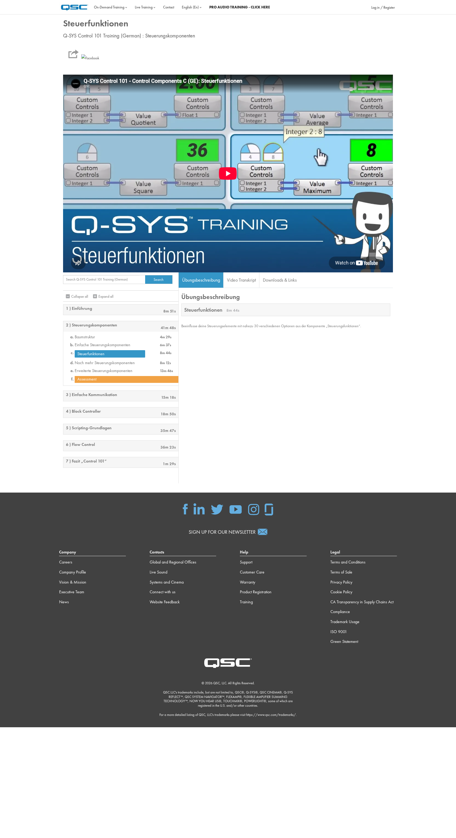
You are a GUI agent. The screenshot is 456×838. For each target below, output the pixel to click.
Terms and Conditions (347, 562)
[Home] (74, 6)
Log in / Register (383, 7)
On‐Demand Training (109, 7)
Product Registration (256, 592)
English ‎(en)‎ (191, 7)
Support (246, 562)
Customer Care (252, 572)
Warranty (247, 582)
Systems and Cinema (167, 582)
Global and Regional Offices (173, 562)
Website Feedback (165, 602)
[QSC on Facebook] (185, 508)
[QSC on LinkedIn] (199, 508)
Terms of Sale (341, 572)
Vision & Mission (72, 582)
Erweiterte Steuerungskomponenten (103, 370)
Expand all (105, 296)
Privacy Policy (341, 582)
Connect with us (162, 592)
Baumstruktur (85, 337)
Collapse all (79, 296)
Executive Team (71, 592)
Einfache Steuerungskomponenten (102, 345)
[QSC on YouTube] (235, 508)
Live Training (144, 7)
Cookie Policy (341, 592)
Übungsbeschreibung (201, 280)
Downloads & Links (280, 280)
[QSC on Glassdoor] (269, 508)
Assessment (86, 379)
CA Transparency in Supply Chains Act (361, 602)
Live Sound (158, 572)
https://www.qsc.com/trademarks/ (271, 714)
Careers (65, 562)
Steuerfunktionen (90, 354)
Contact (168, 7)
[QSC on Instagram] (253, 508)
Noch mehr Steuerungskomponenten (105, 362)
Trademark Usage (344, 621)
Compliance (340, 611)
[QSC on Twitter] (217, 508)
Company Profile (72, 572)
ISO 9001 (338, 631)
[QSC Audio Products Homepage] (228, 662)
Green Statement (344, 641)
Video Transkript (241, 280)
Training (246, 602)
